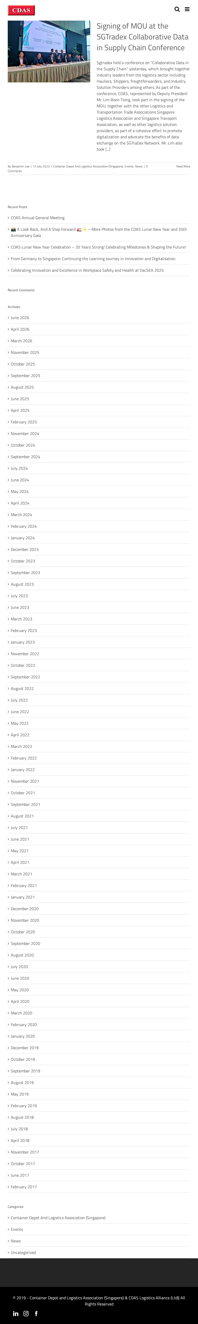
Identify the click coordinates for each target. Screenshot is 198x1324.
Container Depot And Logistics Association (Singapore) (88, 166)
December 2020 (25, 909)
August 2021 (22, 816)
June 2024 (20, 480)
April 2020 (20, 1001)
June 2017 (20, 1175)
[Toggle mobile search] (177, 9)
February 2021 (24, 885)
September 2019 (25, 1071)
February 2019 (24, 1106)
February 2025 (24, 422)
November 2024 (25, 433)
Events (129, 166)
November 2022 (25, 654)
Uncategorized (23, 1252)
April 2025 (20, 410)
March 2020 (21, 1013)
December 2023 (25, 549)
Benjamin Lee (20, 166)
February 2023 (24, 630)
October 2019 (23, 1059)
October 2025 (23, 364)
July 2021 (19, 827)
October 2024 (23, 445)
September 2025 (25, 375)
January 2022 (23, 769)
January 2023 (23, 642)
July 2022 (19, 700)
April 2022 (20, 735)
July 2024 (19, 468)
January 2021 (23, 897)
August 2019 (22, 1082)
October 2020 (23, 932)
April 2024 (20, 503)
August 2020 (22, 955)
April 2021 (20, 862)
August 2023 (22, 584)
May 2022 (20, 723)
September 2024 (25, 457)
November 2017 (25, 1152)
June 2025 (20, 399)
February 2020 (24, 1024)
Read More (183, 166)
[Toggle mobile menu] (187, 9)
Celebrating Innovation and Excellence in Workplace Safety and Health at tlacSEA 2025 (87, 270)
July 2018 (19, 1129)
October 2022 (23, 665)
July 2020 (19, 966)
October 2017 (23, 1163)
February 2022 (24, 758)
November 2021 (25, 781)
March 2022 (21, 746)
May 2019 (20, 1094)
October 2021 (23, 793)
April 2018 (20, 1140)
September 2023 (25, 572)
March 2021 (21, 874)
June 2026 (20, 317)
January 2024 (23, 538)
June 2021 (20, 839)
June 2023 (20, 607)
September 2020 (25, 943)
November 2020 (25, 920)
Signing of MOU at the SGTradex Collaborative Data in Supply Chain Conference (142, 36)
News (139, 166)
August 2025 (22, 387)
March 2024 (21, 514)
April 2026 (20, 329)
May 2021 (20, 851)
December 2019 (25, 1048)
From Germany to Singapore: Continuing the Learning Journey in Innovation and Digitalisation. (93, 258)
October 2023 (23, 561)
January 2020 (23, 1036)
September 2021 (25, 804)
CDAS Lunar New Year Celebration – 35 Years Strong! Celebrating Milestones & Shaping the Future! (98, 247)
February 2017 (24, 1187)
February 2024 (24, 526)
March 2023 (21, 619)
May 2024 (20, 491)
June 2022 (20, 711)
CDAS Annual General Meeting (37, 218)
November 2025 (25, 352)
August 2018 (22, 1117)
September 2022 (25, 677)
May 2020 (20, 990)
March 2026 (21, 341)
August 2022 (22, 688)
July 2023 (19, 596)
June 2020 (20, 978)
